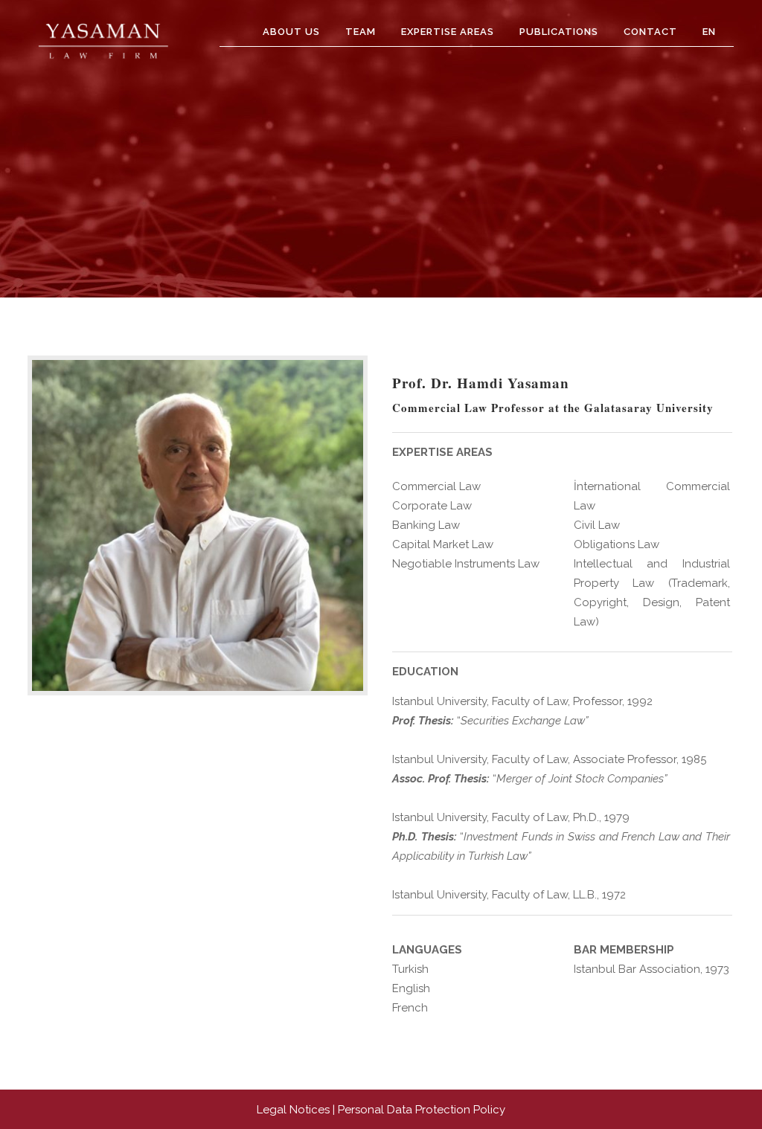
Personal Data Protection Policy (421, 1109)
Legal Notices (293, 1109)
